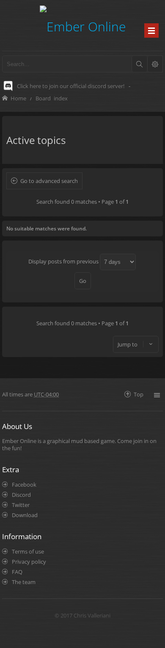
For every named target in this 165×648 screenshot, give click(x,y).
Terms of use (28, 551)
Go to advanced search (49, 181)
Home (18, 98)
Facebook (24, 484)
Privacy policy (29, 561)
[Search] (139, 64)
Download (25, 515)
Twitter (21, 505)
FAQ (17, 572)
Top (138, 394)
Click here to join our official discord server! (70, 86)
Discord (21, 494)
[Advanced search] (154, 64)
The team (24, 582)
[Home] (83, 25)
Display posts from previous (64, 261)
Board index (52, 98)
